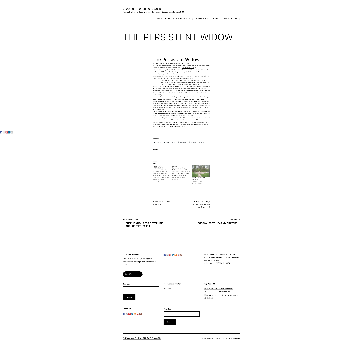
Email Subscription (132, 274)
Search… (126, 284)
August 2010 (184, 63)
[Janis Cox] (9, 132)
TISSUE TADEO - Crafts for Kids (217, 292)
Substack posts (202, 18)
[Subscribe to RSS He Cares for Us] (176, 255)
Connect (216, 18)
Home (159, 18)
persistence (202, 207)
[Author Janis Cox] (1, 132)
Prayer (208, 202)
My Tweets (168, 288)
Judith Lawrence (159, 63)
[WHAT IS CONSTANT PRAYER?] (201, 171)
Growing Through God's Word (142, 9)
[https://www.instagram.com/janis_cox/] (181, 255)
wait (208, 207)
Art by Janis (181, 18)
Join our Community (231, 18)
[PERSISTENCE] (182, 172)
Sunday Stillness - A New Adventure (218, 288)
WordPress (235, 338)
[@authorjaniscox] (4, 132)
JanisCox (158, 204)
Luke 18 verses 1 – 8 (188, 67)
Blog (191, 18)
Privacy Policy (207, 338)
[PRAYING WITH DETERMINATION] (162, 173)
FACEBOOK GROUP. (224, 263)
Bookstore (169, 18)
